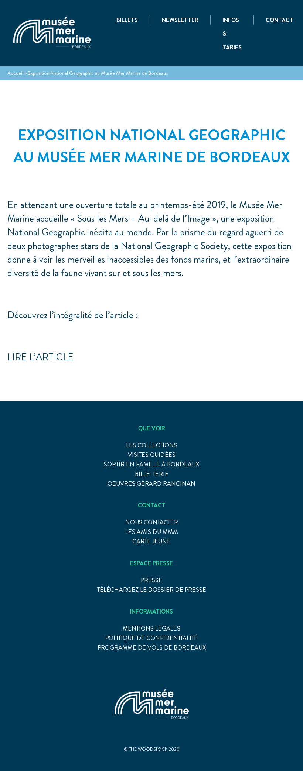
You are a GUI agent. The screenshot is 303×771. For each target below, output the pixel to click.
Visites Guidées (152, 455)
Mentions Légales (151, 628)
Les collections (151, 445)
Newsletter (180, 20)
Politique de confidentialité (151, 638)
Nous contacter (151, 522)
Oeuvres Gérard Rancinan (151, 483)
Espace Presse (151, 563)
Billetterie (151, 474)
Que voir (151, 428)
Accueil (15, 73)
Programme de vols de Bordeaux (152, 647)
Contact (279, 20)
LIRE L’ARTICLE (40, 357)
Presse (151, 580)
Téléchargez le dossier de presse (151, 590)
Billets (127, 20)
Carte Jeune (151, 541)
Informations (151, 611)
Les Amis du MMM (151, 532)
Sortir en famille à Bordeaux (151, 464)
